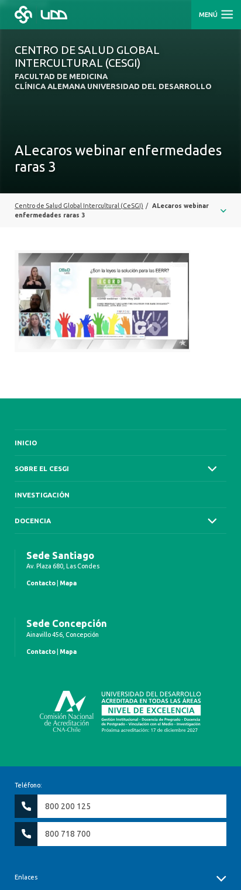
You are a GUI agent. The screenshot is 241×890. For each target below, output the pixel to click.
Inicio (26, 442)
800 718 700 (68, 833)
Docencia (33, 520)
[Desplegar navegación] (120, 210)
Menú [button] (209, 14)
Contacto (41, 582)
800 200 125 (68, 806)
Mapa (68, 582)
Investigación (42, 495)
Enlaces (26, 877)
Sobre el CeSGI (42, 468)
